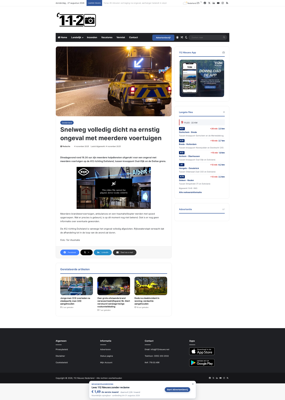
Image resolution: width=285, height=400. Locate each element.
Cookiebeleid (62, 362)
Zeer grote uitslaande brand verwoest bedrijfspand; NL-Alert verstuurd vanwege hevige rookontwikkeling (113, 302)
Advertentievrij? (163, 37)
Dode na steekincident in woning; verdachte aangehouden (146, 301)
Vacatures (106, 37)
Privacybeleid (62, 349)
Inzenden (92, 37)
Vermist (121, 37)
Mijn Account (106, 362)
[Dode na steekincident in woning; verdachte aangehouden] (150, 286)
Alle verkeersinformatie (190, 192)
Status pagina (106, 356)
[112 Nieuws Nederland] (76, 19)
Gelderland (67, 122)
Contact (133, 37)
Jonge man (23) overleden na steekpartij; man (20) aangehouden (75, 301)
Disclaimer (60, 356)
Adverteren (105, 349)
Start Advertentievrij (177, 389)
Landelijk (76, 37)
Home (63, 37)
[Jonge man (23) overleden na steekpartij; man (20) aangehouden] (76, 286)
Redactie (66, 146)
